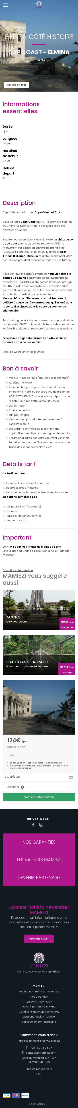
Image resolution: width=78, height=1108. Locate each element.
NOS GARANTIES (39, 842)
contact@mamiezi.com (41, 1053)
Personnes (14, 787)
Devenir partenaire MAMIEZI (39, 1006)
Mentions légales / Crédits (39, 1016)
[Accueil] (39, 3)
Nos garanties (39, 996)
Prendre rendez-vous (39, 1069)
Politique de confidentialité (39, 1022)
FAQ (39, 1074)
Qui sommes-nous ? (39, 1001)
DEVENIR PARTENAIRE (39, 877)
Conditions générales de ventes (39, 1011)
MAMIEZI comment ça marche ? (39, 991)
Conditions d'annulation (18, 570)
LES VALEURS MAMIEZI (39, 860)
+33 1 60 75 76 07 (41, 1048)
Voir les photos (16, 85)
